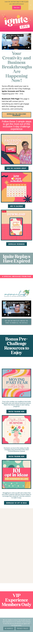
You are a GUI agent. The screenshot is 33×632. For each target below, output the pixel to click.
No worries (9, 628)
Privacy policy (22, 628)
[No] (31, 625)
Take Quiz (16, 7)
